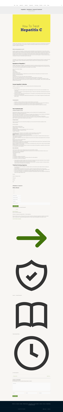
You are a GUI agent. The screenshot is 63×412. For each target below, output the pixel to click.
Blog (14, 5)
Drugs (17, 5)
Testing (48, 5)
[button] (23, 5)
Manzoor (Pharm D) (15, 211)
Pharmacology (36, 5)
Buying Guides (31, 5)
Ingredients (26, 5)
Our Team (45, 5)
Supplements (21, 5)
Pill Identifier (40, 5)
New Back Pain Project (31, 404)
